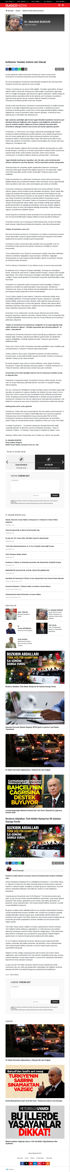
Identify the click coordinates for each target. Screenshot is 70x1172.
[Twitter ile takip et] (26, 1163)
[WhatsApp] (19, 69)
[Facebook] (7, 69)
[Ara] (59, 5)
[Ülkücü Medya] (16, 5)
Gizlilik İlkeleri (40, 1158)
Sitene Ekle (49, 1158)
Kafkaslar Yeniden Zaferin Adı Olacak (33, 10)
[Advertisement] (35, 46)
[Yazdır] (26, 69)
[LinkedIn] (16, 69)
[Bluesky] (13, 69)
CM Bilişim (11, 1169)
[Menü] (62, 5)
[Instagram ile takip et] (39, 1163)
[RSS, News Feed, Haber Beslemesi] (48, 1163)
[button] (56, 69)
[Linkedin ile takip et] (35, 1163)
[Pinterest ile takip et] (43, 1163)
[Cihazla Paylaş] (22, 69)
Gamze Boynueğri (18, 870)
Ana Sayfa (10, 10)
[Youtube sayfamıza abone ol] (31, 1163)
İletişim (32, 1158)
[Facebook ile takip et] (22, 1163)
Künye (26, 1158)
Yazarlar (18, 10)
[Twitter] (10, 69)
